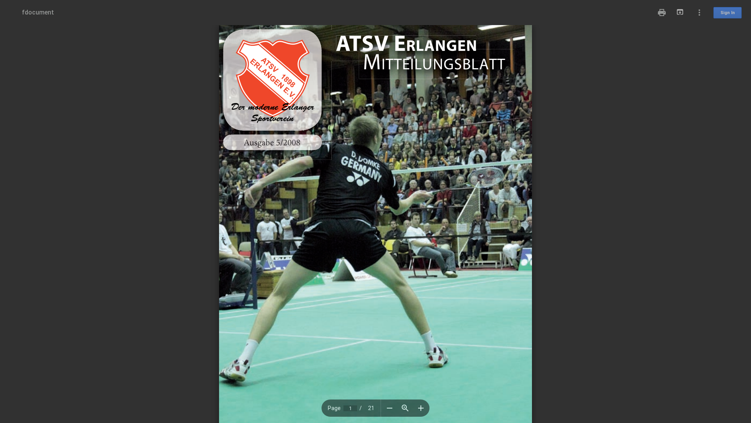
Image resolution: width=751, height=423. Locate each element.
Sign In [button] (727, 12)
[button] (389, 408)
